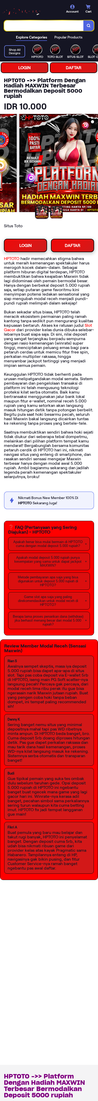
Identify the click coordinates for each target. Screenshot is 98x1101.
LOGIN (24, 67)
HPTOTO (11, 258)
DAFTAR (73, 67)
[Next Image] (94, 164)
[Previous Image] (4, 164)
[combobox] (44, 25)
